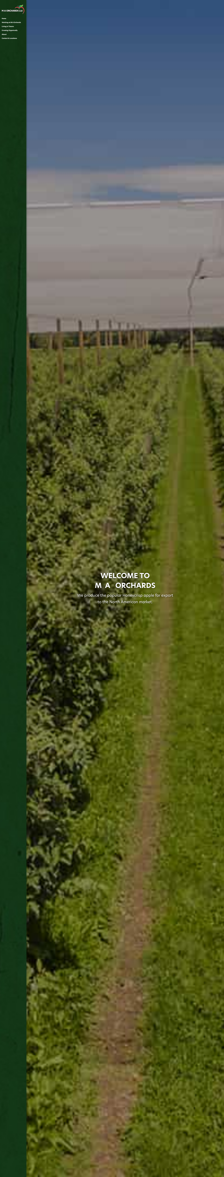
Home (4, 19)
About (4, 34)
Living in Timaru (8, 26)
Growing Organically (10, 30)
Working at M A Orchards (11, 22)
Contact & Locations (9, 38)
